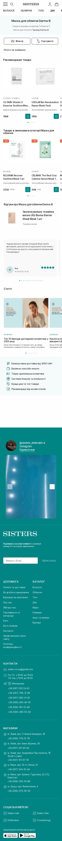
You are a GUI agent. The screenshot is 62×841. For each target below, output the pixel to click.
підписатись (49, 560)
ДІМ (52, 10)
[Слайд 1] (19, 280)
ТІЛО (41, 10)
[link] (56, 4)
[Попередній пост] (9, 486)
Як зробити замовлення (16, 592)
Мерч (35, 607)
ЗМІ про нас (9, 607)
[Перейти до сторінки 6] (36, 353)
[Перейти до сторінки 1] (25, 353)
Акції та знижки (41, 617)
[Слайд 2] (21, 280)
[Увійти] (50, 4)
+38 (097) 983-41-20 (19, 697)
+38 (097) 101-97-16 (18, 760)
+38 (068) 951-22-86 (19, 707)
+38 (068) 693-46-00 (19, 702)
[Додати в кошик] (27, 116)
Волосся (37, 587)
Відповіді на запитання (15, 597)
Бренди (37, 622)
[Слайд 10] (38, 280)
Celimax (35, 172)
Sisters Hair (13, 813)
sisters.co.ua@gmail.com (20, 669)
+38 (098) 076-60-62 (19, 790)
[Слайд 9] (36, 280)
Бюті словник (10, 625)
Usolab (35, 98)
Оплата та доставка (14, 587)
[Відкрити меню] (5, 4)
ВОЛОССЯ (8, 10)
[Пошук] (12, 4)
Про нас (7, 602)
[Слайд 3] (23, 280)
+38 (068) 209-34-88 (19, 781)
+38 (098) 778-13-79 (19, 738)
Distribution (13, 820)
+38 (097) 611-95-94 (18, 748)
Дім (35, 602)
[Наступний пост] (52, 486)
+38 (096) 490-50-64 (19, 712)
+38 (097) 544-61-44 (19, 769)
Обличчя (37, 592)
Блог (5, 620)
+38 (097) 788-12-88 (19, 693)
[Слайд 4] (25, 280)
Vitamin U (16, 98)
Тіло (35, 597)
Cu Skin (6, 98)
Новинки (37, 612)
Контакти (8, 630)
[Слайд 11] (40, 280)
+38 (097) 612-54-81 (18, 688)
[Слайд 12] (42, 280)
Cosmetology (44, 820)
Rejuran (7, 172)
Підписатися (27, 449)
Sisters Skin (43, 813)
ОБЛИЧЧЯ (26, 10)
